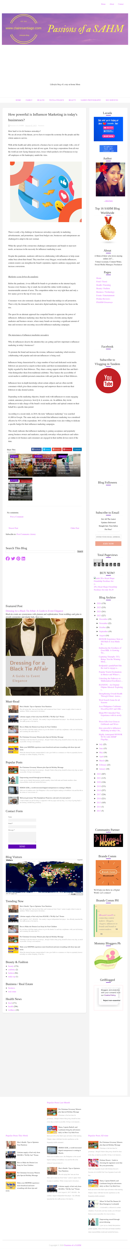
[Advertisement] (65, 64)
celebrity (11, 969)
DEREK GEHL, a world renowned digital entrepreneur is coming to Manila (45, 788)
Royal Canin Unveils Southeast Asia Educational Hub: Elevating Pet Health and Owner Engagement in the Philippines (20, 489)
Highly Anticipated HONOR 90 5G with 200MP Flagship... (110, 736)
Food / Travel (101, 281)
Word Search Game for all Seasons (109, 701)
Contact (121, 4)
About (112, 4)
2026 (99, 603)
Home (103, 4)
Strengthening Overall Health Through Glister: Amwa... (110, 694)
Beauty (72, 100)
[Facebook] (8, 559)
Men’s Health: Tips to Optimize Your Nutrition (36, 706)
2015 (99, 802)
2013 (99, 810)
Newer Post (13, 528)
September (103, 631)
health (10, 1006)
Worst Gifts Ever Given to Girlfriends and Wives (109, 722)
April (101, 756)
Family (29, 100)
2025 (99, 607)
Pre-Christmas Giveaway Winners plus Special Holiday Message (41, 737)
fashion (11, 973)
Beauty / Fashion (103, 288)
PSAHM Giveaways (104, 302)
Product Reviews (103, 298)
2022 (99, 773)
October (102, 627)
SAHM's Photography (91, 100)
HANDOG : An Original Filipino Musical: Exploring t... (111, 687)
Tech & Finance (56, 100)
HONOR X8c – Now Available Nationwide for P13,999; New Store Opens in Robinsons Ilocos (68, 466)
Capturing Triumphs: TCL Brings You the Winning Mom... (109, 659)
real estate (12, 991)
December (103, 619)
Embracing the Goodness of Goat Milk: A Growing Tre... (110, 650)
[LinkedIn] (23, 559)
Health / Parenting (103, 285)
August (102, 635)
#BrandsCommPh (106, 915)
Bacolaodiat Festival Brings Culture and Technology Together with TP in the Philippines (44, 466)
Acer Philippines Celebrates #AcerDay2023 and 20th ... (111, 707)
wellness (11, 1010)
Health (40, 100)
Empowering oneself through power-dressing (35, 777)
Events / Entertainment (105, 295)
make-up (11, 976)
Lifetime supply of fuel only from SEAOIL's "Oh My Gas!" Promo (42, 717)
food (10, 1003)
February (103, 764)
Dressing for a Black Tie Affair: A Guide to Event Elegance (34, 611)
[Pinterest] (18, 559)
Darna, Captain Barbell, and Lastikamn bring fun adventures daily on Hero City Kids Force (69, 1129)
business (41, 125)
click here (109, 200)
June (101, 748)
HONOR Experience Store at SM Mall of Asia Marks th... (111, 641)
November (103, 623)
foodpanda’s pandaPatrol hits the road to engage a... (110, 666)
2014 (99, 806)
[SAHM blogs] (108, 230)
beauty (11, 966)
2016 (99, 798)
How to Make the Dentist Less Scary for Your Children (38, 727)
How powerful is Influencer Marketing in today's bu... (110, 729)
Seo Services (112, 100)
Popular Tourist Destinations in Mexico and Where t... (110, 673)
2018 (99, 790)
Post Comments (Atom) (26, 534)
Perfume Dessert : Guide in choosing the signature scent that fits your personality (111, 1162)
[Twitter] (13, 559)
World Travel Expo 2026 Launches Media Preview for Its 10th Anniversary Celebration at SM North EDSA (19, 465)
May (101, 752)
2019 (99, 786)
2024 (99, 611)
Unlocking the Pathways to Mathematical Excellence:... (111, 679)
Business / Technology (105, 292)
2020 (99, 782)
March (102, 760)
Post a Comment (16, 516)
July (101, 744)
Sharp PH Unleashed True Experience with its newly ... (110, 715)
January (102, 768)
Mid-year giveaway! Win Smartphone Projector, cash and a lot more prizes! (45, 798)
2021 (99, 778)
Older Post (75, 528)
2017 (99, 794)
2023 (99, 615)
